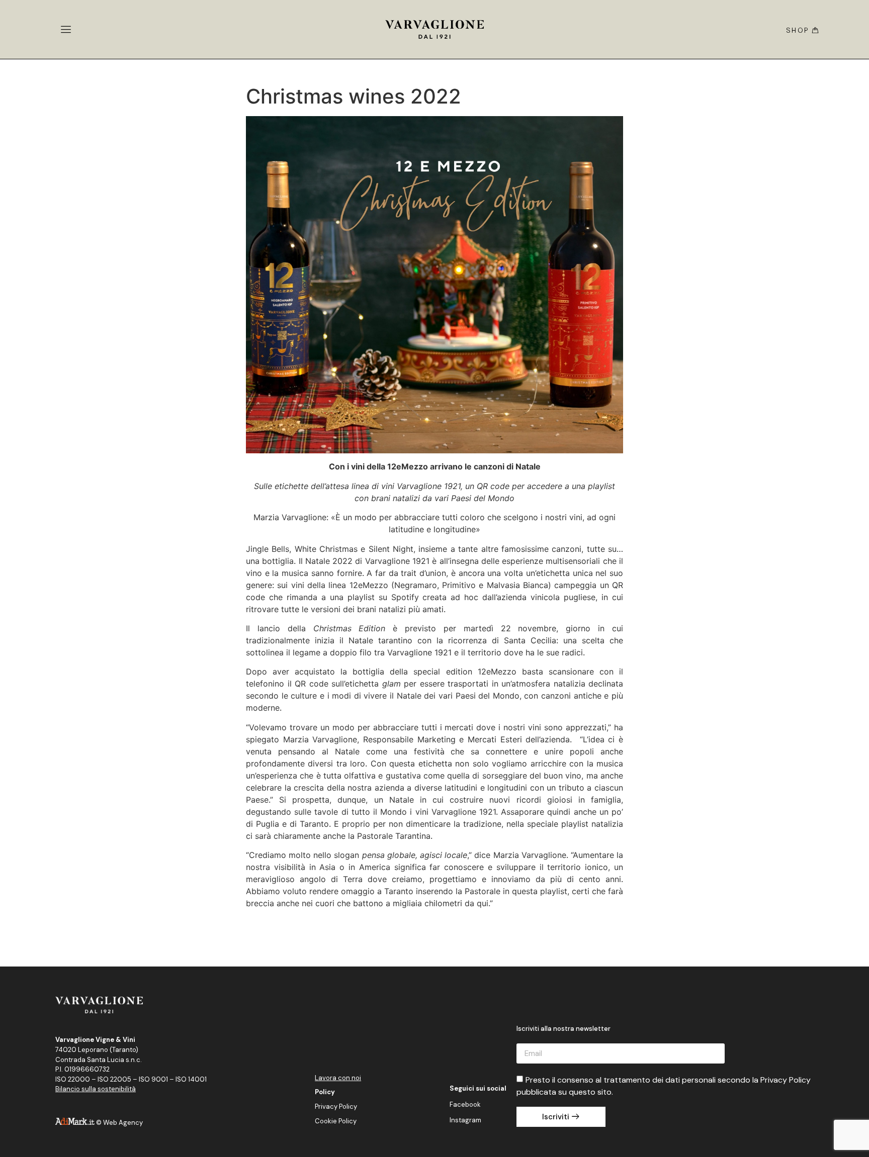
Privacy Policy (336, 1106)
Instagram (465, 1120)
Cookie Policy (336, 1121)
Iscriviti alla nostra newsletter (563, 1029)
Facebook (465, 1104)
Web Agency (123, 1122)
